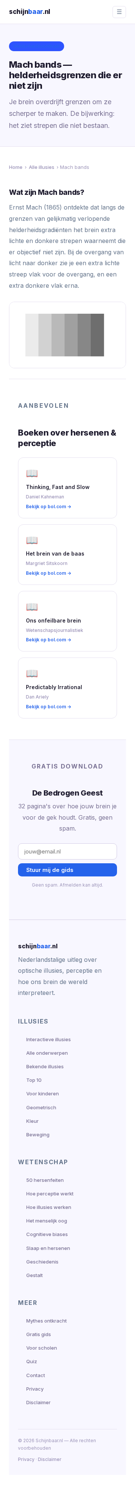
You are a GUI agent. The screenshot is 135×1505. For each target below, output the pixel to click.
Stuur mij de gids (50, 869)
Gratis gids (38, 1334)
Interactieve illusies (48, 1039)
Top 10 (34, 1080)
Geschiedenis (42, 1262)
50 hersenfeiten (45, 1180)
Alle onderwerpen (47, 1053)
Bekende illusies (45, 1066)
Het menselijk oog (46, 1221)
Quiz (31, 1361)
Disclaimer (38, 1402)
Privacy (35, 1389)
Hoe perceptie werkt (50, 1194)
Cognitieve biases (47, 1234)
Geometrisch (41, 1107)
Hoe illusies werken (48, 1207)
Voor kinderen (42, 1093)
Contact (35, 1375)
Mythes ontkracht (46, 1321)
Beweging (38, 1134)
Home (15, 167)
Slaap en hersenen (48, 1248)
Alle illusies (41, 167)
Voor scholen (41, 1348)
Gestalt (34, 1275)
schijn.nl (29, 11)
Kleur (32, 1121)
